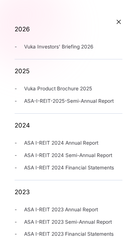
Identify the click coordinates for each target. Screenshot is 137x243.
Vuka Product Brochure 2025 (58, 88)
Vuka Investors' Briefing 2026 (58, 47)
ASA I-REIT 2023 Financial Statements (69, 234)
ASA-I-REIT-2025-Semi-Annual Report (69, 101)
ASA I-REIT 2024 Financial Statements (69, 168)
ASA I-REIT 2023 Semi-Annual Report (68, 222)
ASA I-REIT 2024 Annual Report (61, 143)
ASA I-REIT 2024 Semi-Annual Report (68, 155)
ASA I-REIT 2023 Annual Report (61, 209)
